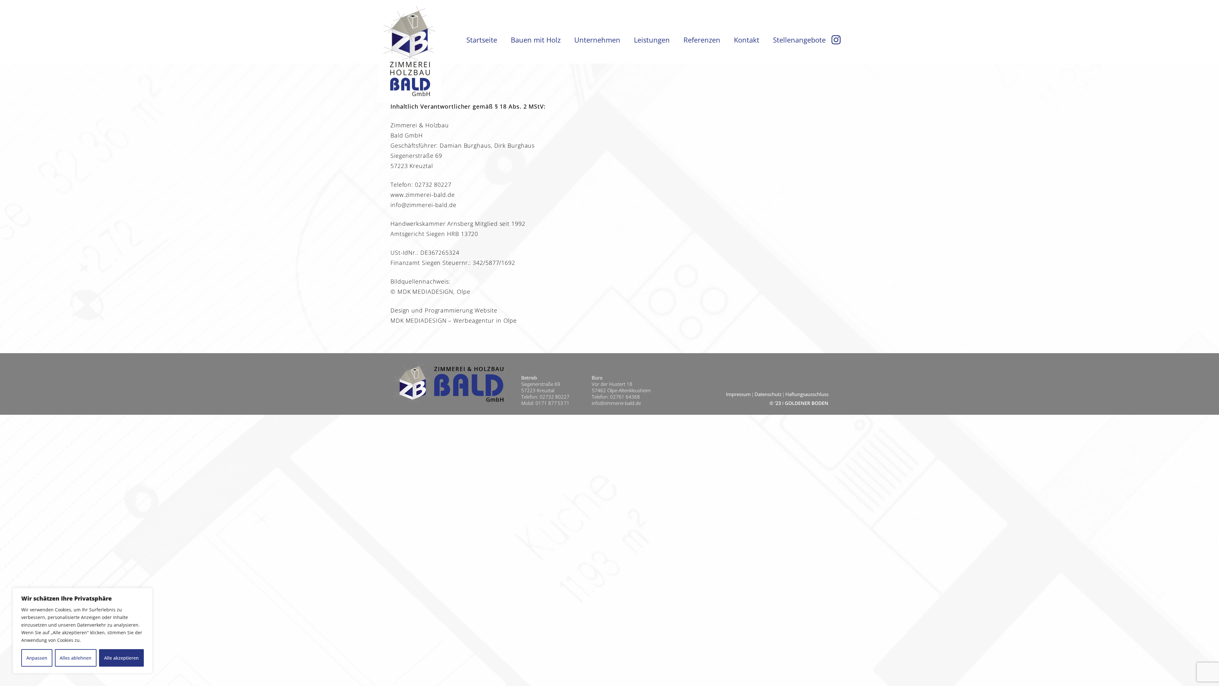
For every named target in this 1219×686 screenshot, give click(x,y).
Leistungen (652, 39)
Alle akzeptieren (121, 658)
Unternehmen (597, 39)
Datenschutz (768, 394)
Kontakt (746, 39)
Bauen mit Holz (536, 39)
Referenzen (701, 39)
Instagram (836, 39)
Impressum (738, 394)
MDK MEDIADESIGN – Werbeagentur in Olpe (453, 320)
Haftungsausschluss (807, 394)
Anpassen (36, 658)
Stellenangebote (799, 39)
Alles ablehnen (75, 658)
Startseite (481, 39)
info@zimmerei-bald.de (616, 403)
